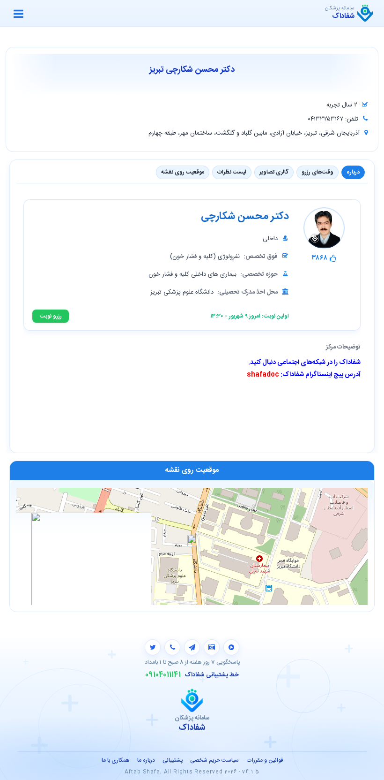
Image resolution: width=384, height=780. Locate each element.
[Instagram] (212, 647)
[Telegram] (192, 647)
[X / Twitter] (153, 647)
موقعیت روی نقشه (182, 172)
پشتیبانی (172, 760)
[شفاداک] (365, 13)
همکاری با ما (116, 760)
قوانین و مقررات (264, 760)
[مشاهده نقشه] (192, 546)
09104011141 (163, 675)
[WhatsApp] (172, 647)
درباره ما (146, 760)
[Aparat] (231, 647)
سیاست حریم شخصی (214, 760)
